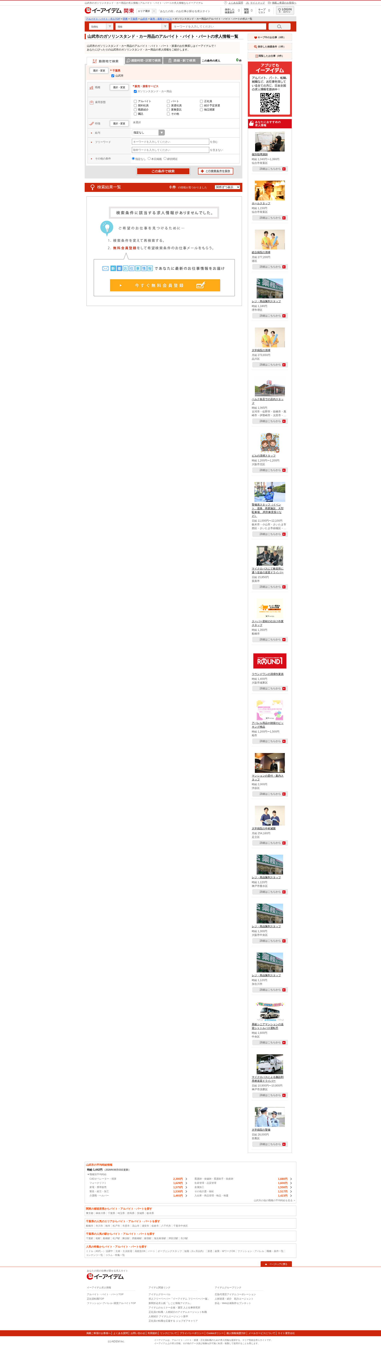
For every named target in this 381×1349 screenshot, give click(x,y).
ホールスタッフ (261, 203)
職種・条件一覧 (275, 1251)
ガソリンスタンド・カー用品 (154, 91)
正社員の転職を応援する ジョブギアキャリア (173, 1320)
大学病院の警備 (261, 1129)
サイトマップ (257, 2)
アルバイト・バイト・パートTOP (105, 1294)
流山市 (135, 1225)
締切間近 (172, 159)
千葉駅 (89, 1238)
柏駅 (98, 1238)
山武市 (144, 18)
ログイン (285, 10)
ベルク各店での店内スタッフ (268, 401)
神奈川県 (100, 1213)
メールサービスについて (261, 1333)
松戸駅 (116, 1238)
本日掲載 (156, 159)
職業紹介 (143, 109)
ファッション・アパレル (250, 1251)
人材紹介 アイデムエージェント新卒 (168, 1316)
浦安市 (145, 1225)
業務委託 (176, 109)
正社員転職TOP (95, 1298)
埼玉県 (121, 1213)
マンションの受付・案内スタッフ (268, 777)
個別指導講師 (260, 154)
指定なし (140, 159)
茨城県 (140, 1213)
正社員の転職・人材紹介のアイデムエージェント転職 (178, 1312)
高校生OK (140, 1251)
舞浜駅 (126, 1238)
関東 (125, 18)
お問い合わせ (138, 1333)
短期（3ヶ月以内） (194, 1251)
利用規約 (152, 1333)
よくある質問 (235, 2)
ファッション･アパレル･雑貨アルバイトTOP (111, 1303)
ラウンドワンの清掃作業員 (268, 674)
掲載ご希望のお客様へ (284, 2)
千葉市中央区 (180, 1225)
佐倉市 (155, 1225)
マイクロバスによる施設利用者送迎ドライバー (268, 1078)
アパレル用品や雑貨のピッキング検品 (268, 724)
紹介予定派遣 (212, 105)
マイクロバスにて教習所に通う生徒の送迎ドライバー (268, 570)
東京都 (89, 1213)
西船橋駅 (137, 1238)
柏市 (107, 1225)
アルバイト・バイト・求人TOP (103, 18)
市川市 (99, 1225)
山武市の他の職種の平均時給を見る (273, 1200)
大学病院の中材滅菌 (264, 828)
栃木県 (150, 1213)
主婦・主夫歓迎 (123, 1251)
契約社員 (143, 105)
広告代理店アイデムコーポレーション (235, 1294)
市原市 (126, 1225)
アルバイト (144, 101)
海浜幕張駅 (160, 1238)
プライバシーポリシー (192, 1333)
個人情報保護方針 (236, 1333)
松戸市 (116, 1225)
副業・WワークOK (225, 1251)
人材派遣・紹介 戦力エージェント (234, 1298)
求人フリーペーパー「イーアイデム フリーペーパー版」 (179, 1298)
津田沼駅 (173, 1238)
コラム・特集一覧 (115, 1255)
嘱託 (140, 113)
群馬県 (130, 1213)
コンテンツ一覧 (94, 1255)
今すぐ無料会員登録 (165, 285)
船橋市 (89, 1225)
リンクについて (168, 1333)
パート (175, 101)
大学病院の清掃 (261, 350)
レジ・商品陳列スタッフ (266, 301)
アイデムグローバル (159, 1294)
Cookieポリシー (215, 1333)
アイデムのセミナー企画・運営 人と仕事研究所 (174, 1307)
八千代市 (166, 1225)
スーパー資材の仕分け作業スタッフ (268, 623)
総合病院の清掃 (261, 252)
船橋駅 (106, 1238)
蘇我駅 (147, 1238)
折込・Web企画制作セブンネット (233, 1303)
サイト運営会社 (286, 1333)
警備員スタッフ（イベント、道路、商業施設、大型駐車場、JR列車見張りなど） (268, 510)
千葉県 (134, 18)
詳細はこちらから (270, 168)
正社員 (208, 101)
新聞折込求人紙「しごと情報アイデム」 (170, 1303)
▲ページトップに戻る (276, 1264)
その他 (175, 113)
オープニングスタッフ (170, 1251)
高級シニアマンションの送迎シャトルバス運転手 (268, 1026)
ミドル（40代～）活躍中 (99, 1251)
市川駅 (184, 1238)
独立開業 (209, 109)
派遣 (209, 1251)
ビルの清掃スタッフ (264, 455)
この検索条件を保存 (215, 171)
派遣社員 (176, 105)
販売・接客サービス (161, 18)
